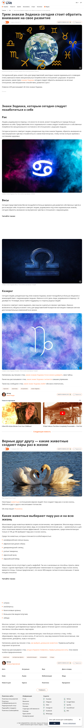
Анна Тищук (11, 395)
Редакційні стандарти (9, 708)
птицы (52, 657)
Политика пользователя (10, 699)
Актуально (25, 669)
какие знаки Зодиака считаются (39, 379)
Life (10, 10)
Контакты (26, 704)
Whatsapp (49, 714)
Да (54, 723)
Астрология (24, 388)
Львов (24, 676)
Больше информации (69, 723)
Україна (6, 6)
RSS (68, 711)
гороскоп (5, 388)
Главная (4, 10)
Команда (25, 711)
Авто (3, 669)
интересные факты (18, 657)
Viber (47, 705)
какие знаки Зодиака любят (35, 384)
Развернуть (42, 690)
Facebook (49, 711)
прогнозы (14, 388)
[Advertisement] (32, 96)
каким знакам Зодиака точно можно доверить (44, 375)
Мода (64, 676)
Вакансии (26, 701)
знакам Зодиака (27, 80)
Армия (19, 6)
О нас (24, 699)
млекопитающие (32, 657)
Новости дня (6, 683)
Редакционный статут (9, 705)
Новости (12, 6)
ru (76, 2)
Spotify (69, 705)
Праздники (66, 683)
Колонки (39, 6)
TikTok (69, 699)
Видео (47, 6)
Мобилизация (47, 676)
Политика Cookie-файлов (10, 710)
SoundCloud (70, 708)
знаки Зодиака (35, 388)
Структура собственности (31, 709)
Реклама (25, 706)
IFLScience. (18, 509)
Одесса (24, 683)
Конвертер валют (28, 716)
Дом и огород (66, 669)
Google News (71, 702)
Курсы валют (27, 713)
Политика (45, 683)
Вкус (43, 669)
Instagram (49, 708)
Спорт (33, 6)
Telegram (49, 702)
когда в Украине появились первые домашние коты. (47, 650)
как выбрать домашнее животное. (44, 643)
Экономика (26, 6)
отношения (43, 657)
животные (15, 502)
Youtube (48, 699)
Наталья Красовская (13, 664)
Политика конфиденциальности (9, 702)
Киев (3, 676)
